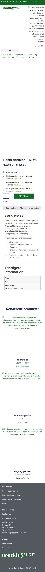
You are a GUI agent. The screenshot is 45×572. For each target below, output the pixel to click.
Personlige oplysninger (11, 499)
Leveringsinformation (11, 495)
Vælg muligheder (22, 366)
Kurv (4, 503)
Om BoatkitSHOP (9, 518)
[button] (10, 50)
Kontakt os (6, 514)
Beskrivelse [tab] (11, 208)
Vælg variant (11, 172)
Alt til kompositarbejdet (18, 54)
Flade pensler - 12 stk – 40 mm (19, 182)
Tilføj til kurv (24, 196)
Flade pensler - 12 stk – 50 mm (19, 189)
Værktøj (33, 54)
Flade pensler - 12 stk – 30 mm (19, 176)
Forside (4, 54)
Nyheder (5, 547)
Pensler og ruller (7, 57)
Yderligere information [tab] (29, 208)
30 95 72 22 (10, 530)
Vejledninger (7, 543)
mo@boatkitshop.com (17, 533)
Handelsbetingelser (10, 491)
